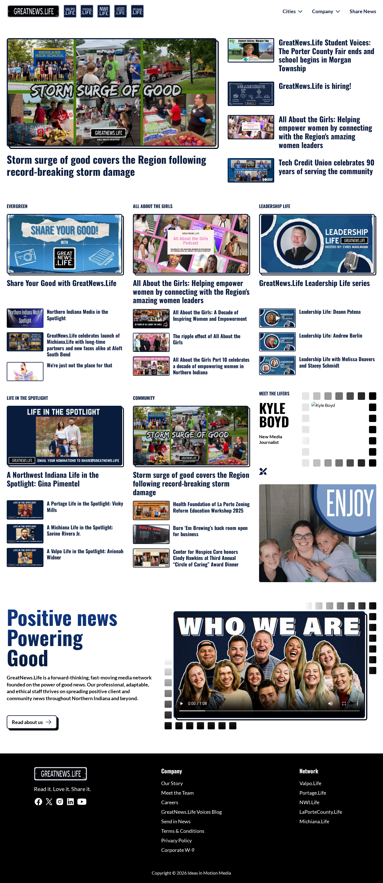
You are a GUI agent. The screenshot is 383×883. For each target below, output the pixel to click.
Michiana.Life (314, 821)
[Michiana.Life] (137, 11)
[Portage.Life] (87, 11)
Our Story (172, 783)
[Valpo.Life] (70, 11)
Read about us (27, 722)
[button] (293, 11)
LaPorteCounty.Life (320, 812)
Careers (169, 802)
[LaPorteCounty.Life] (120, 11)
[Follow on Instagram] (59, 801)
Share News (363, 11)
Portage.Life (312, 793)
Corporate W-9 (177, 850)
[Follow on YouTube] (81, 801)
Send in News (176, 821)
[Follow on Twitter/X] (49, 801)
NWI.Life (309, 802)
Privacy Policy (176, 840)
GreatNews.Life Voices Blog (191, 812)
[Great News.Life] (33, 11)
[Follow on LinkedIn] (70, 801)
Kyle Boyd (274, 414)
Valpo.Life (310, 783)
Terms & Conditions (182, 831)
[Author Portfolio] (263, 471)
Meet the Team (177, 793)
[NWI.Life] (103, 11)
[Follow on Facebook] (38, 801)
